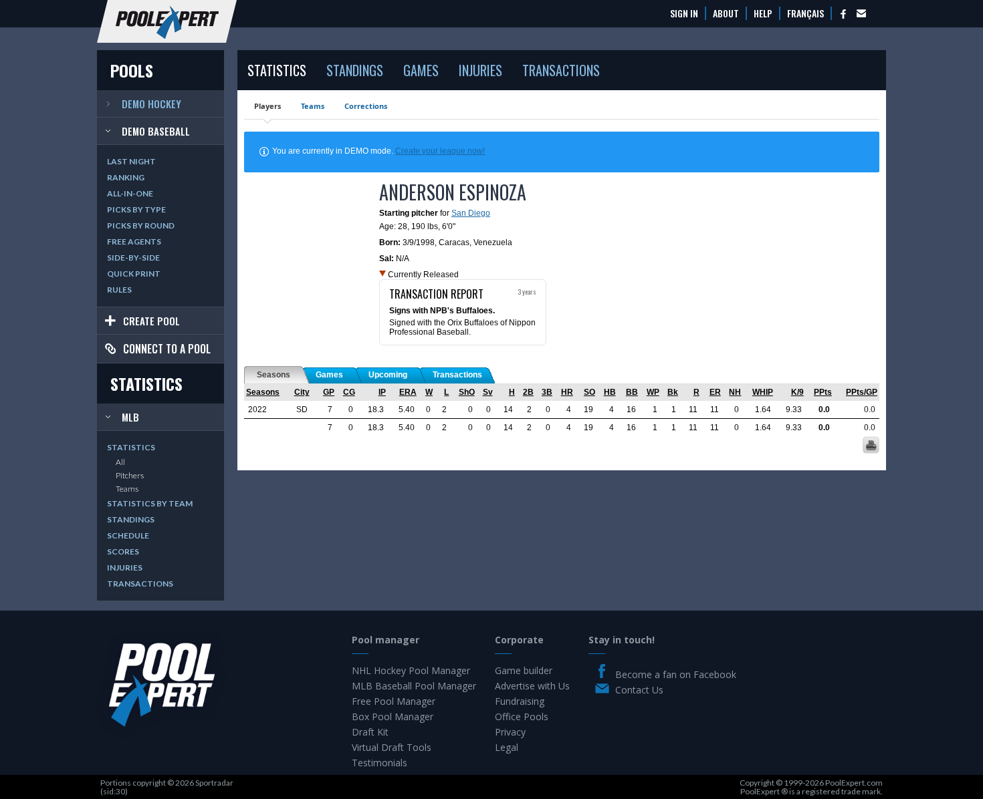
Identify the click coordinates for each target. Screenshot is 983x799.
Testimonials (379, 762)
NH (735, 392)
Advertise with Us (532, 685)
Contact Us (639, 689)
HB (610, 392)
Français (805, 13)
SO (589, 392)
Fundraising (519, 701)
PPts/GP (861, 392)
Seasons (263, 392)
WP (653, 392)
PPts (823, 392)
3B (547, 392)
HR (567, 392)
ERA (408, 392)
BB (632, 392)
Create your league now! (440, 151)
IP (382, 392)
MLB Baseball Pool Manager (414, 685)
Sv (488, 392)
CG (349, 392)
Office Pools (521, 716)
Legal (506, 747)
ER (715, 392)
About (726, 13)
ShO (467, 392)
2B (528, 392)
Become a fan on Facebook (675, 674)
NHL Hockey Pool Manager (411, 670)
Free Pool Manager (393, 701)
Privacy (510, 732)
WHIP (762, 392)
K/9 (797, 392)
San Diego (470, 213)
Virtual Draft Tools (391, 747)
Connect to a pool (167, 349)
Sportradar (214, 783)
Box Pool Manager (392, 716)
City (302, 392)
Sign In (684, 13)
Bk (672, 392)
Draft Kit (370, 732)
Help (763, 13)
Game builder (523, 670)
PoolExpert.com (854, 783)
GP (328, 392)
